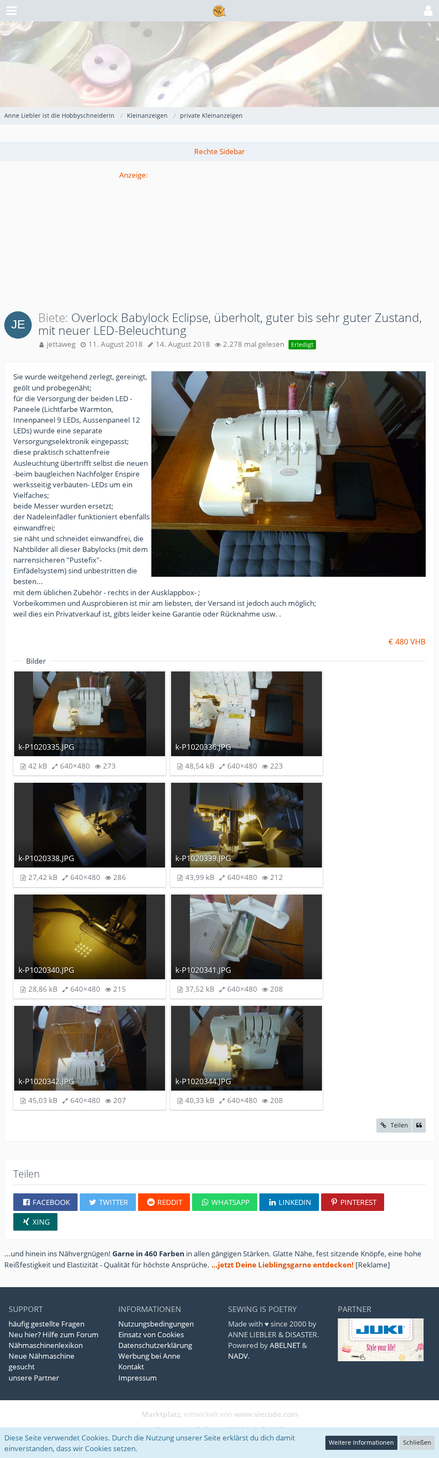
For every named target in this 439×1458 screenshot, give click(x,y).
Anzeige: (133, 175)
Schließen (417, 1442)
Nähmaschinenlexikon (46, 1345)
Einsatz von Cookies (151, 1334)
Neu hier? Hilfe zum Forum (54, 1334)
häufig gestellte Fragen (46, 1324)
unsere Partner (34, 1378)
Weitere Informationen (361, 1442)
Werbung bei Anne (149, 1356)
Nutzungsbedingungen (156, 1324)
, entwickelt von (219, 1414)
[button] (11, 11)
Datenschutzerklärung (155, 1345)
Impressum (137, 1378)
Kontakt (131, 1367)
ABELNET (285, 1345)
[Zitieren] (419, 1125)
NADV (238, 1356)
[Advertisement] (219, 240)
